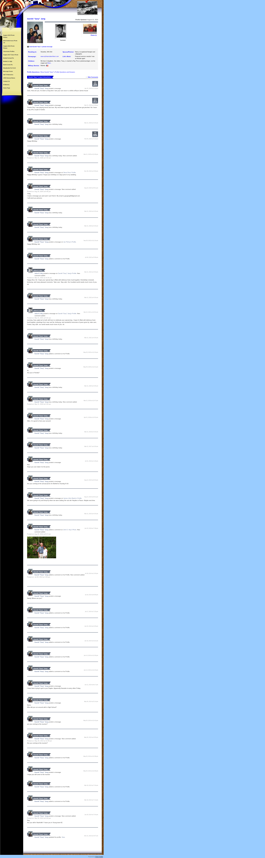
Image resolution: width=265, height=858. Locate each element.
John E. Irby (38, 270)
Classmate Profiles (8, 51)
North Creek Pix (8, 64)
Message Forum (8, 71)
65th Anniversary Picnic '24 (10, 41)
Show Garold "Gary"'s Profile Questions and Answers (57, 72)
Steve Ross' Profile (69, 172)
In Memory (6, 84)
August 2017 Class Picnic (10, 55)
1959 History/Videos (9, 78)
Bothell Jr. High (7, 61)
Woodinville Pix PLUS (9, 68)
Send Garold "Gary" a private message (40, 46)
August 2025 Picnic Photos (9, 36)
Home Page (6, 88)
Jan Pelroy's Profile (69, 242)
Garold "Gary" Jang (40, 85)
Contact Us (6, 81)
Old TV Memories (8, 74)
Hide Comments (93, 77)
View (63, 837)
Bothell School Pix (8, 58)
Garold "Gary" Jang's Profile (67, 273)
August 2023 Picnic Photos (9, 47)
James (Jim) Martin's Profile (72, 498)
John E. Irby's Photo (69, 529)
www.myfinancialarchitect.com (50, 56)
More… (50, 63)
